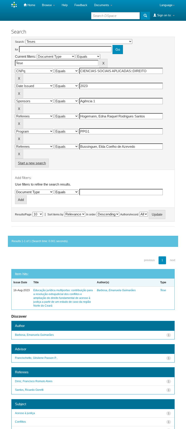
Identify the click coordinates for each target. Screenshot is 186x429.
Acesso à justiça (25, 413)
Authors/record (129, 214)
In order (91, 214)
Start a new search (32, 163)
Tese (163, 290)
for (16, 49)
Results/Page (23, 214)
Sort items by (55, 214)
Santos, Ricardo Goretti (29, 389)
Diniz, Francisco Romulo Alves (33, 381)
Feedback (80, 5)
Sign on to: (164, 15)
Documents (102, 5)
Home (31, 5)
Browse (47, 5)
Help (65, 5)
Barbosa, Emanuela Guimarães (116, 290)
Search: (19, 41)
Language (166, 5)
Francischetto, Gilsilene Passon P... (36, 358)
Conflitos (20, 421)
